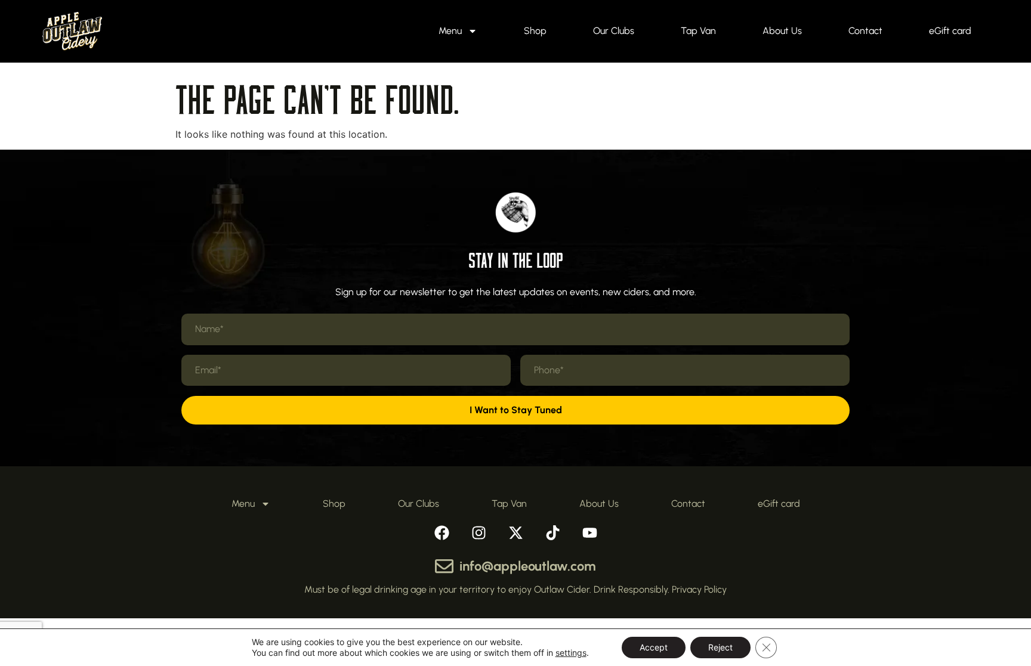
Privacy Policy (699, 589)
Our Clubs (613, 30)
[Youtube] (589, 532)
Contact (865, 30)
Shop (535, 30)
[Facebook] (441, 532)
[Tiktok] (552, 532)
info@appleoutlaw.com (527, 566)
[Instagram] (478, 532)
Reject (720, 647)
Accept (654, 647)
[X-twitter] (515, 532)
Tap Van (698, 30)
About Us (782, 30)
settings (571, 653)
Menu (450, 30)
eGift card (950, 30)
